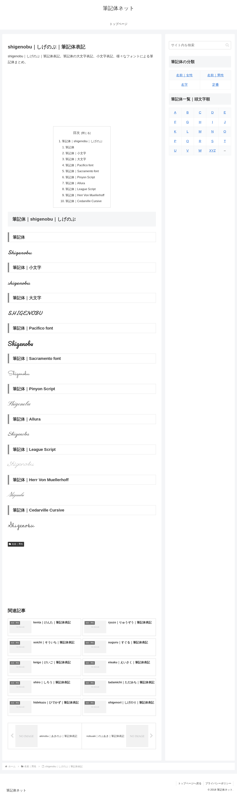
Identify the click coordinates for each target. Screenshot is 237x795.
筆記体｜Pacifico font (79, 165)
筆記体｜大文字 (75, 159)
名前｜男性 (17, 544)
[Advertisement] (82, 96)
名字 (184, 85)
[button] (227, 45)
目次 (76, 133)
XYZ (212, 151)
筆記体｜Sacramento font (82, 171)
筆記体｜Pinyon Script (80, 177)
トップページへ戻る (189, 783)
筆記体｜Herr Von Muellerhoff (84, 195)
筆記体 (69, 147)
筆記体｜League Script (80, 189)
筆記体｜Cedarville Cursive (83, 201)
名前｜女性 (184, 75)
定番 (215, 85)
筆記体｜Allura (75, 183)
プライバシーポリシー (218, 783)
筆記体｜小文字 (75, 153)
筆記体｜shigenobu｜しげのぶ (82, 141)
